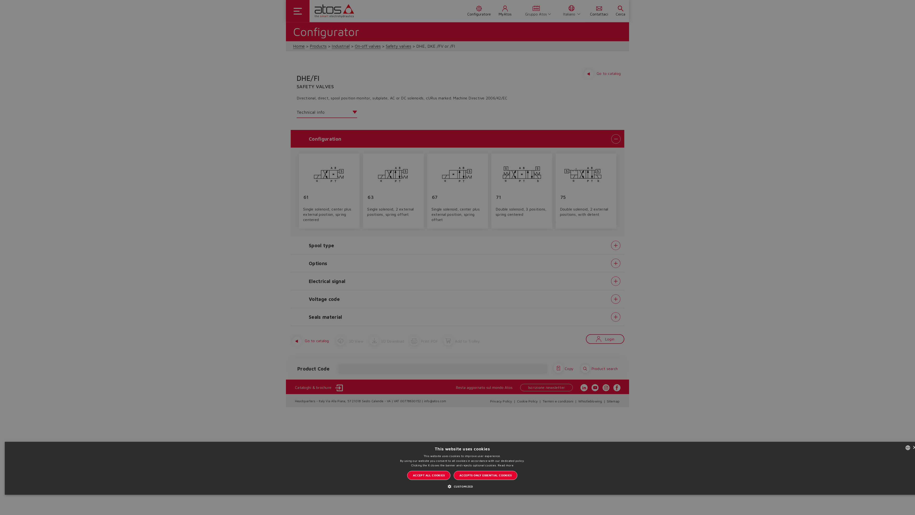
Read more (505, 465)
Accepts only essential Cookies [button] (485, 475)
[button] (462, 486)
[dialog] (457, 257)
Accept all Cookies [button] (429, 475)
